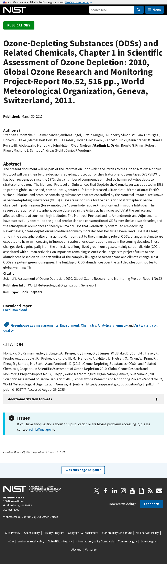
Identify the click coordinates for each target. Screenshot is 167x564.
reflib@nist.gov (40, 429)
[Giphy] (141, 490)
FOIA (11, 541)
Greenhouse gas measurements (34, 325)
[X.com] (96, 490)
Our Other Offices (47, 517)
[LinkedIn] (114, 490)
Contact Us (28, 517)
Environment (69, 325)
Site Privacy (12, 533)
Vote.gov (91, 550)
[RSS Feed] (150, 490)
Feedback (151, 504)
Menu (157, 9)
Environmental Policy (31, 541)
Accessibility (32, 533)
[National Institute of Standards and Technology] (32, 489)
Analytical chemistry (113, 325)
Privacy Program (54, 533)
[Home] (14, 10)
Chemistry (88, 325)
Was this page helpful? (83, 470)
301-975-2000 (11, 509)
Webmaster (10, 517)
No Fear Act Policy (147, 533)
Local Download (15, 310)
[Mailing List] (159, 490)
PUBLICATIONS (18, 25)
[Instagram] (123, 490)
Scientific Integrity (60, 541)
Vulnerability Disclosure (117, 533)
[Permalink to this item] (22, 130)
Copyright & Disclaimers (83, 533)
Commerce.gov (127, 541)
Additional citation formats (30, 399)
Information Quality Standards (95, 541)
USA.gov (76, 550)
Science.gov (148, 541)
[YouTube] (132, 490)
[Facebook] (105, 490)
